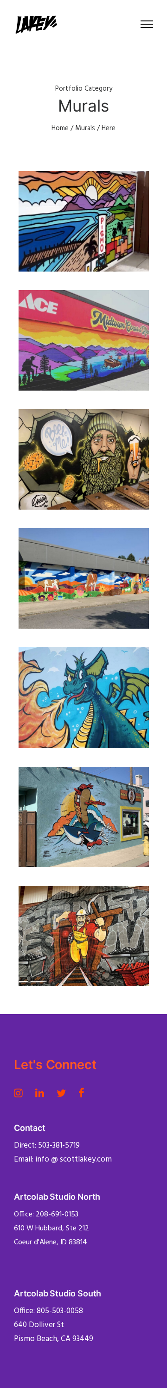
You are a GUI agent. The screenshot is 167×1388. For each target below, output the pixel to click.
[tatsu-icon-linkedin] (42, 1093)
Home (60, 128)
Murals (85, 128)
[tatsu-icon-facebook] (81, 1093)
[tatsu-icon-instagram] (21, 1093)
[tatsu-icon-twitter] (64, 1093)
